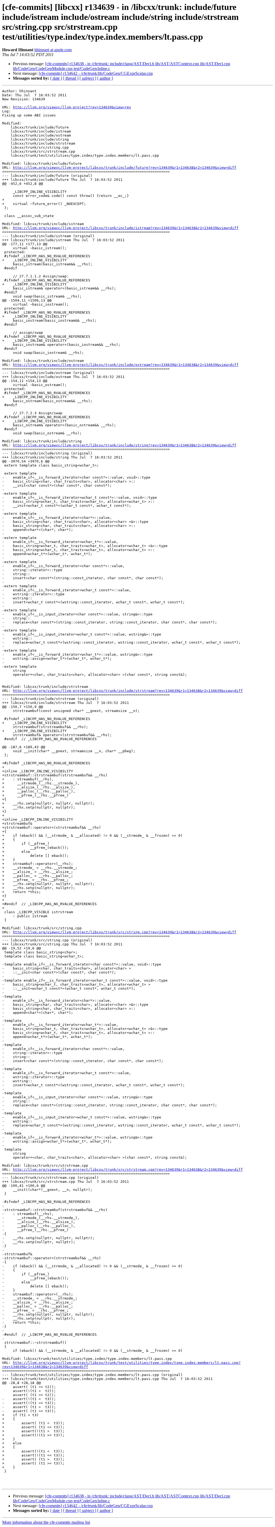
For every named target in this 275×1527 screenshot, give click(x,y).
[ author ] (105, 78)
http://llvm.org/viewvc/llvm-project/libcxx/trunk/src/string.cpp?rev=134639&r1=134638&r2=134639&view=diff (124, 932)
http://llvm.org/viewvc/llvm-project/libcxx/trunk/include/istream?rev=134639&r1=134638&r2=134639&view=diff (125, 228)
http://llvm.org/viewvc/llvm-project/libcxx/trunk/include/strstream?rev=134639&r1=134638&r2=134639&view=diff (128, 691)
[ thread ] (70, 78)
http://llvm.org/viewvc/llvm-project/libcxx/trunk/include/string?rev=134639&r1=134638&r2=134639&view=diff (124, 445)
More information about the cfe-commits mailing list (46, 1522)
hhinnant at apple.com (53, 49)
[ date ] (56, 78)
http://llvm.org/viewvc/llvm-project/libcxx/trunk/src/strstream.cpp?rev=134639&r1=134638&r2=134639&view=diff (128, 1170)
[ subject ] (87, 78)
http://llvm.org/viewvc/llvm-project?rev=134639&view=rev (72, 107)
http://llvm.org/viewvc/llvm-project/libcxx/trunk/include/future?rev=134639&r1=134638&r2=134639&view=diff (124, 168)
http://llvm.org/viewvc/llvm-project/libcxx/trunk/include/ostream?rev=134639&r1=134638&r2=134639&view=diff (125, 365)
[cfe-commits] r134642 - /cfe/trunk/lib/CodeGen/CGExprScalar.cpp (96, 73)
